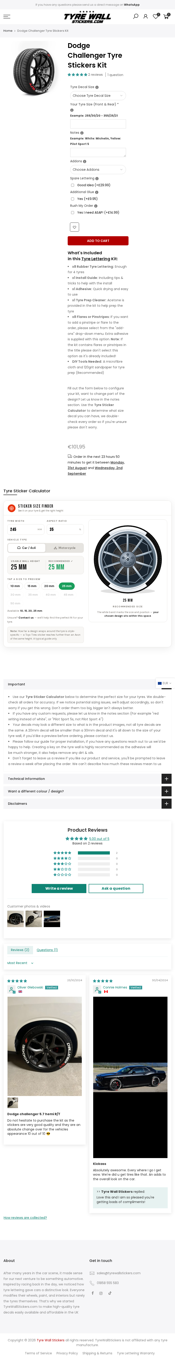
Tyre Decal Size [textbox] (98, 86)
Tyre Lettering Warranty (136, 1353)
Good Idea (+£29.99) (94, 185)
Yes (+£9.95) (87, 199)
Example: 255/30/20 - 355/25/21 (94, 116)
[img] (17, 981)
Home (8, 31)
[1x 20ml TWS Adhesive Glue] (96, 192)
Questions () (47, 950)
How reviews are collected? (25, 1217)
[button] (78, 74)
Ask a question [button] (116, 888)
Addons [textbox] (98, 160)
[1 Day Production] (96, 206)
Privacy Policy (67, 1353)
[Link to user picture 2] (12, 1102)
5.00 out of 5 (99, 838)
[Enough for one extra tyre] (97, 178)
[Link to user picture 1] (44, 1046)
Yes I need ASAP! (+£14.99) (98, 212)
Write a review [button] (59, 888)
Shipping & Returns (97, 1353)
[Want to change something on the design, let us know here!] (82, 133)
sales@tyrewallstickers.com (119, 1273)
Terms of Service (38, 1353)
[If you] (97, 87)
